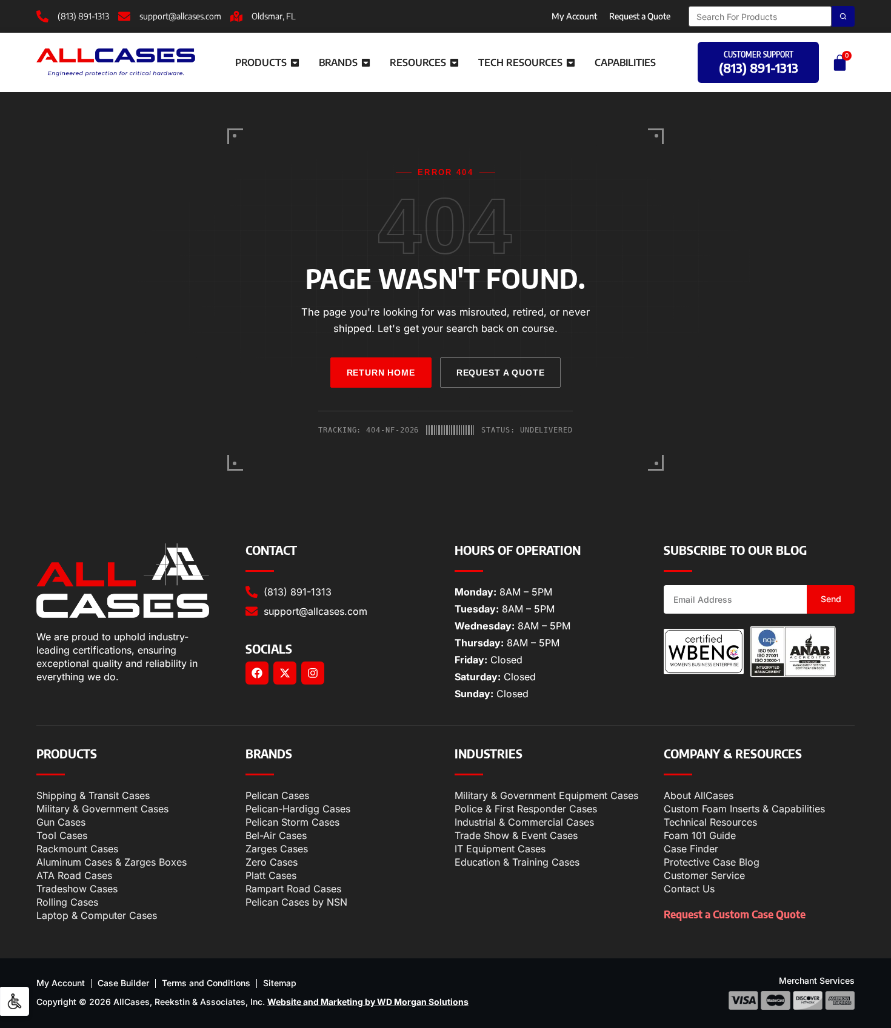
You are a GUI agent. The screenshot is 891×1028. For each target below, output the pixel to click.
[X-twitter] (284, 673)
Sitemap (279, 983)
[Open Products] (294, 62)
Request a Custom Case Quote (735, 914)
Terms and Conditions (206, 983)
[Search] (843, 16)
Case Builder (123, 983)
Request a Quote (639, 16)
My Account (574, 16)
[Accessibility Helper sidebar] (14, 1001)
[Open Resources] (454, 62)
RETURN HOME (381, 372)
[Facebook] (257, 673)
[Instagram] (312, 673)
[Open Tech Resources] (570, 62)
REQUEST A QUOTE (500, 372)
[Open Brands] (365, 62)
